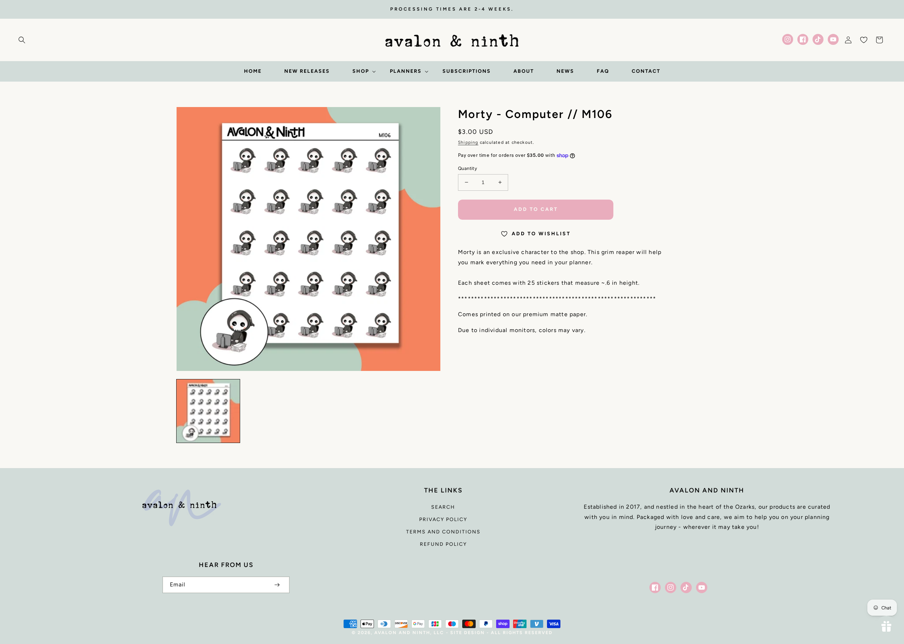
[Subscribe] (276, 585)
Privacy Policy (443, 519)
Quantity (467, 168)
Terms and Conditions (443, 532)
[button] (22, 40)
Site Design (467, 632)
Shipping (468, 142)
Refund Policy (443, 544)
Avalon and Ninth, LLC (409, 632)
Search (443, 507)
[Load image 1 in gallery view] (208, 411)
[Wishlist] (864, 40)
